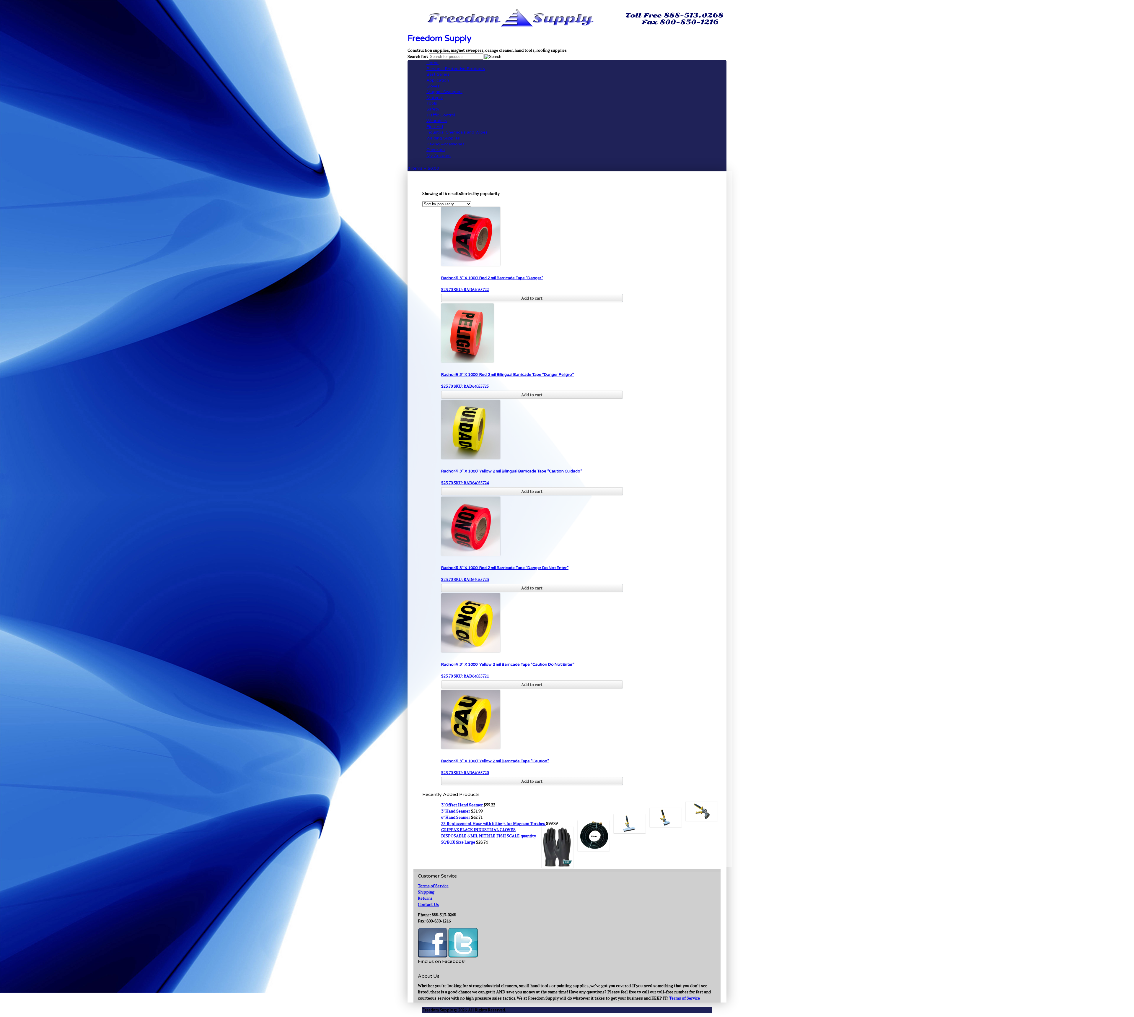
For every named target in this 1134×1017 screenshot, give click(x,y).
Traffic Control (440, 115)
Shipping (426, 892)
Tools (431, 103)
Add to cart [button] (531, 298)
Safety (432, 109)
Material (434, 97)
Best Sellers (437, 74)
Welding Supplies (443, 138)
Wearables (436, 120)
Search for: (418, 56)
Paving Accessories (445, 144)
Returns (425, 898)
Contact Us (428, 904)
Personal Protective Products (455, 68)
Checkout (435, 149)
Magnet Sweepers (444, 91)
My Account (438, 155)
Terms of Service (433, 885)
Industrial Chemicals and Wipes (457, 132)
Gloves (432, 86)
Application (437, 80)
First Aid (434, 126)
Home (432, 62)
